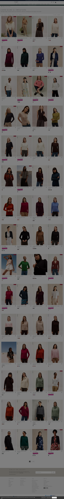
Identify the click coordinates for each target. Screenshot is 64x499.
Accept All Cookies (54, 497)
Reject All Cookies (49, 497)
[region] (32, 497)
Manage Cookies (43, 497)
